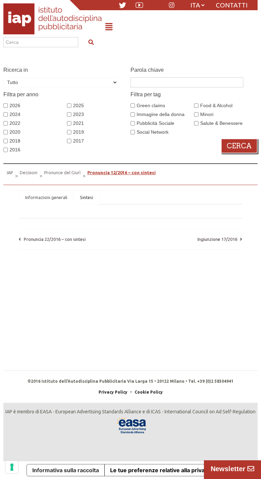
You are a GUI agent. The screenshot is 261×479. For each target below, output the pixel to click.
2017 (78, 141)
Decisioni (28, 172)
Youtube (139, 5)
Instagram (171, 5)
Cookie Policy (149, 392)
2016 (15, 149)
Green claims (151, 105)
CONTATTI (231, 5)
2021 (78, 123)
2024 (15, 114)
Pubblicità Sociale (155, 123)
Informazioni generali (46, 197)
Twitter (122, 5)
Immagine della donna (161, 114)
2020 (15, 132)
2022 (15, 123)
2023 (78, 114)
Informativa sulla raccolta (65, 470)
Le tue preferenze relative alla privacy (160, 470)
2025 (78, 105)
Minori (206, 114)
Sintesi (86, 197)
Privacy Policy (113, 392)
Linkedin (156, 5)
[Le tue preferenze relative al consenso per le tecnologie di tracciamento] (11, 467)
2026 (15, 105)
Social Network (153, 132)
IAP (10, 172)
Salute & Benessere (221, 123)
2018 (15, 141)
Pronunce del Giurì (62, 172)
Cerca (239, 146)
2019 (78, 132)
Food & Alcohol (216, 105)
